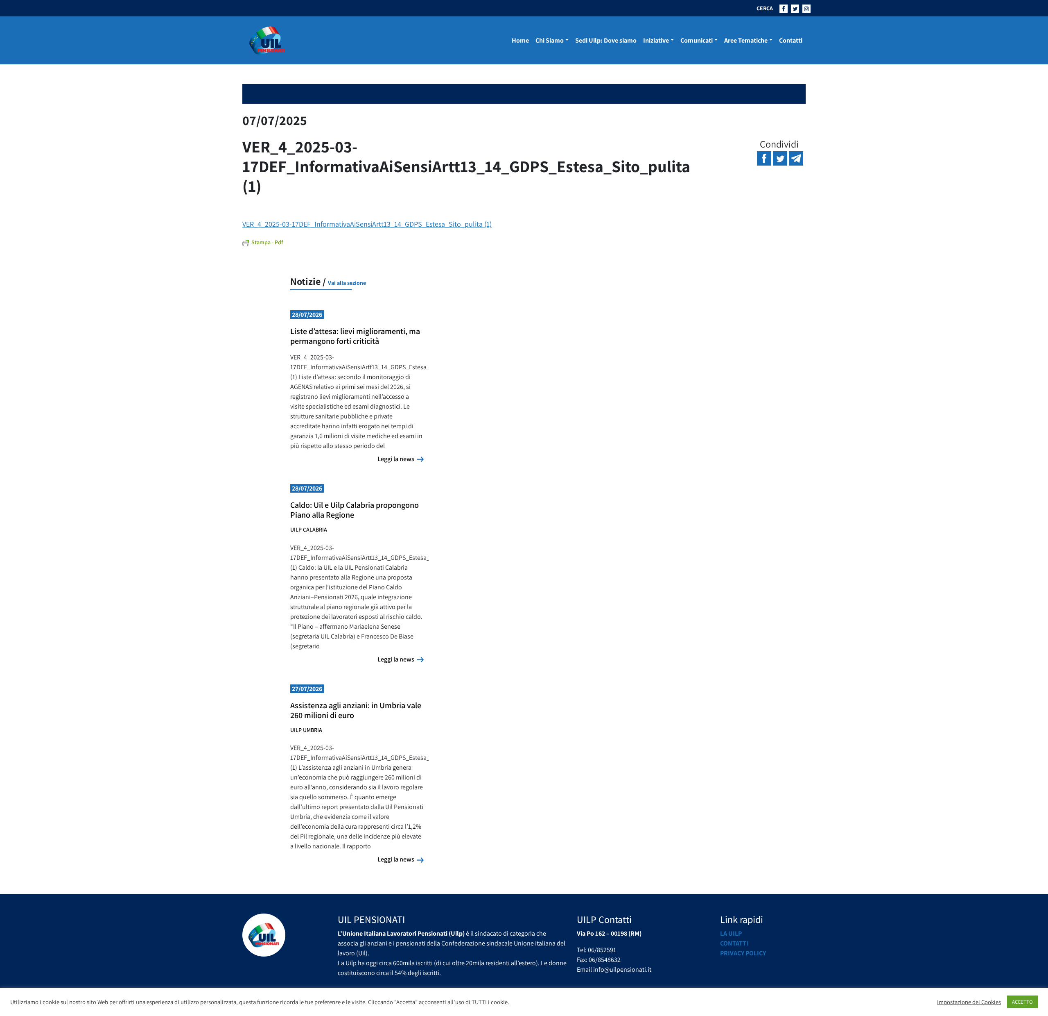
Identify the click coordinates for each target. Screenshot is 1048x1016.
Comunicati (696, 40)
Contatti (790, 40)
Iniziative (656, 40)
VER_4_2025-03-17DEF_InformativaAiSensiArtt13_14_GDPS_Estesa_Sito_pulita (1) (367, 224)
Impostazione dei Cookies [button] (969, 1002)
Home (520, 40)
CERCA (765, 8)
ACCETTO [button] (1022, 1001)
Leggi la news (400, 458)
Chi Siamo (549, 40)
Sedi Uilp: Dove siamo (606, 40)
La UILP (731, 933)
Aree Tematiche (746, 40)
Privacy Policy (743, 953)
